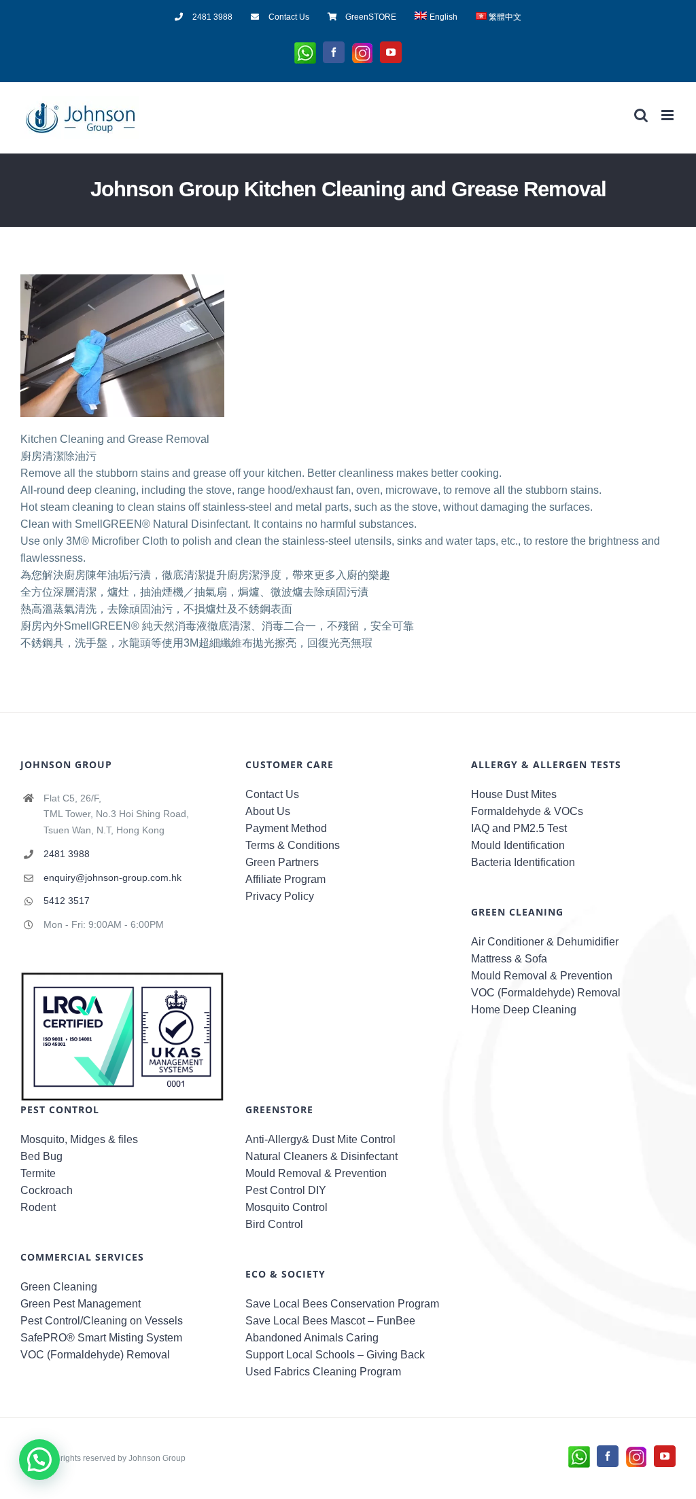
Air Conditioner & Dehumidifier (545, 941)
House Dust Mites (514, 794)
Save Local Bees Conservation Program (342, 1304)
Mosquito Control (286, 1207)
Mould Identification (518, 845)
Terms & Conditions (292, 845)
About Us (267, 811)
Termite (38, 1173)
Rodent (38, 1207)
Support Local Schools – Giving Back (335, 1354)
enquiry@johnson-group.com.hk (112, 877)
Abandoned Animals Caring (312, 1337)
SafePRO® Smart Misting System (101, 1337)
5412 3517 (67, 900)
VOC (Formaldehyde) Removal (546, 992)
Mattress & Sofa (509, 958)
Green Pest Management (80, 1304)
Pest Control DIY (285, 1190)
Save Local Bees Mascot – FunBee (330, 1320)
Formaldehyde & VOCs (527, 811)
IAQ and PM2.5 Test (519, 828)
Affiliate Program (285, 879)
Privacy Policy (279, 896)
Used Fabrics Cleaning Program (323, 1371)
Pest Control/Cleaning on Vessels (101, 1320)
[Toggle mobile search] (641, 115)
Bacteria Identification (523, 862)
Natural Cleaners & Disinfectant (321, 1156)
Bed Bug (41, 1156)
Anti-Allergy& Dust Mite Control (320, 1139)
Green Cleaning (58, 1287)
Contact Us (272, 794)
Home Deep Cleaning (523, 1009)
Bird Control (274, 1224)
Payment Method (286, 828)
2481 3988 (67, 853)
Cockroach (46, 1190)
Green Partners (282, 862)
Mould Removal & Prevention (541, 975)
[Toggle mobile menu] (668, 115)
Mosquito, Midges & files (79, 1139)
